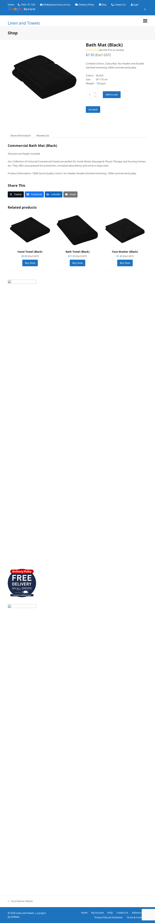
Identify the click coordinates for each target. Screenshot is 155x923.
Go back (93, 109)
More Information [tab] (21, 135)
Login (136, 4)
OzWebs (15, 916)
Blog (104, 4)
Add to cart (111, 94)
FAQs (110, 912)
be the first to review (111, 50)
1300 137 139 (28, 4)
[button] (145, 20)
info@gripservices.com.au (56, 4)
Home (11, 4)
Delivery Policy (86, 4)
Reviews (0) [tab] (42, 135)
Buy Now (30, 263)
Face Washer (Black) (20, 901)
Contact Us (120, 4)
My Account (97, 912)
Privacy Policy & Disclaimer (109, 917)
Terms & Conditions (137, 917)
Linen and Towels (24, 23)
